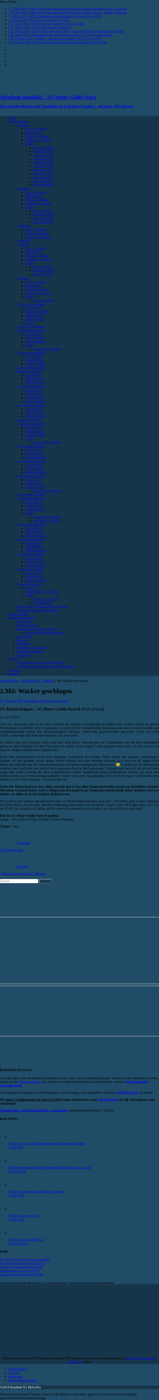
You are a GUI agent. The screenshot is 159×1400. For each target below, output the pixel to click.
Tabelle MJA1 (34, 315)
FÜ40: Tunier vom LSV (24, 1215)
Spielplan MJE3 (35, 550)
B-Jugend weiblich (29, 371)
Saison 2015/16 (43, 162)
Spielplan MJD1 (35, 435)
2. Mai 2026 (16, 1219)
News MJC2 (33, 409)
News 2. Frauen (35, 282)
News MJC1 (33, 390)
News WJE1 (33, 558)
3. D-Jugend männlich (31, 461)
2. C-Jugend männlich (31, 405)
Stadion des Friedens (30, 651)
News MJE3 (33, 543)
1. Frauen (23, 244)
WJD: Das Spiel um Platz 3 (26, 1239)
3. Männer (23, 226)
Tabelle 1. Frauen (36, 256)
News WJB (32, 375)
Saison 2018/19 (43, 151)
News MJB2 (33, 356)
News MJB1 (33, 334)
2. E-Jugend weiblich (30, 569)
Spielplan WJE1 (35, 565)
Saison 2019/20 (43, 147)
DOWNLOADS (128, 1092)
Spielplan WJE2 (35, 580)
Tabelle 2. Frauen (36, 289)
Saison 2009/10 (43, 185)
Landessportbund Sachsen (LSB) (21, 1274)
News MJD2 (33, 450)
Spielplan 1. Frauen (37, 259)
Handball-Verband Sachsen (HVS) (22, 1263)
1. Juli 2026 (16, 1147)
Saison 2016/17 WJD (47, 491)
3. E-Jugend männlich (31, 539)
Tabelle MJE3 (34, 547)
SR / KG (14, 659)
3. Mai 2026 (16, 1195)
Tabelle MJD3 (34, 468)
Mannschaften (17, 121)
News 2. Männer (36, 192)
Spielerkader (33, 132)
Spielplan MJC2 (35, 416)
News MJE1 (33, 502)
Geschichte (24, 621)
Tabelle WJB (33, 379)
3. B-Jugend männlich (31, 367)
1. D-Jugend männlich (31, 423)
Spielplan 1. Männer (38, 140)
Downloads (24, 636)
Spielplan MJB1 (35, 341)
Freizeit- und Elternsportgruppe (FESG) (43, 606)
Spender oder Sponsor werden (36, 629)
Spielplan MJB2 (35, 364)
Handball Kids (42, 603)
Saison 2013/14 (43, 170)
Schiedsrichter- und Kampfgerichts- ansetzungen (34, 1110)
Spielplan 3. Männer (38, 237)
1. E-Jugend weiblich (30, 554)
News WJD (32, 479)
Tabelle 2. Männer (37, 200)
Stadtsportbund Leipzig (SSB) (19, 1270)
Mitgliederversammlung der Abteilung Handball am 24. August (49, 1167)
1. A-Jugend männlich (31, 304)
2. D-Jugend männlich (31, 446)
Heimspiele (24, 644)
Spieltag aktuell (18, 614)
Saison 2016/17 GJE (46, 521)
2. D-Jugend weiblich (31, 494)
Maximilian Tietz (35, 701)
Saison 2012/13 (43, 173)
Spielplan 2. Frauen (37, 293)
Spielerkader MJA (37, 312)
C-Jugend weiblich (29, 420)
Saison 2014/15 (43, 166)
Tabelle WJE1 (34, 562)
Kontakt (13, 674)
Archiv (29, 144)
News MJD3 (33, 465)
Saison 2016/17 (43, 158)
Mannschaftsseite (30, 1082)
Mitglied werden (27, 625)
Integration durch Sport (32, 647)
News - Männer (22, 681)
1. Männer (23, 125)
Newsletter (24, 655)
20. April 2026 (17, 1243)
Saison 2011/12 (43, 177)
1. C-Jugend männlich (31, 386)
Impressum (15, 1376)
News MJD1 (33, 427)
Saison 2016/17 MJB (47, 349)
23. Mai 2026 (17, 1171)
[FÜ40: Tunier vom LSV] (16, 1208)
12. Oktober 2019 (11, 701)
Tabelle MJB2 (34, 360)
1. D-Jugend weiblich (31, 476)
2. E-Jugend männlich (31, 524)
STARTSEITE (18, 1369)
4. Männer (23, 241)
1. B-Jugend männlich (31, 330)
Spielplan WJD (35, 487)
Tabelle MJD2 (34, 453)
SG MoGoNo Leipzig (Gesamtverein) (25, 1259)
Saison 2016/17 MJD (47, 442)
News (12, 117)
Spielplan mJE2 (35, 535)
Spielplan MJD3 (35, 472)
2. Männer (23, 188)
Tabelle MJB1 (34, 338)
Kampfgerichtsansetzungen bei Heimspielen (45, 666)
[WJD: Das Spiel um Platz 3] (16, 1232)
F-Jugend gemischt (29, 584)
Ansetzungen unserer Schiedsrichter (40, 662)
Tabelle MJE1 (34, 506)
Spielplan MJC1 (35, 397)
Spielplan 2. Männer (38, 203)
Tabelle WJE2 (34, 576)
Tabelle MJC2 (34, 412)
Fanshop (13, 670)
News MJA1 (33, 308)
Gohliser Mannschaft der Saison (37, 610)
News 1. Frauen (35, 248)
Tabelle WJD (33, 483)
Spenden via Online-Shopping (44, 632)
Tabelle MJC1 (34, 394)
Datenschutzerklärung (22, 1380)
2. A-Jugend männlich (31, 326)
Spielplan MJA (35, 319)
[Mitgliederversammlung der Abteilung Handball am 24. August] (16, 1160)
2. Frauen (23, 278)
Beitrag (21, 640)
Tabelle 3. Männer (37, 233)
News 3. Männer (36, 229)
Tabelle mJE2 (34, 532)
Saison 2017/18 (43, 155)
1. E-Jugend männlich (31, 498)
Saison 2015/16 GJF (46, 599)
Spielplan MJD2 (35, 457)
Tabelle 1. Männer (37, 136)
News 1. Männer (36, 129)
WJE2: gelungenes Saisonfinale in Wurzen (36, 1191)
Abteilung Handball (21, 618)
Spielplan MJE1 (35, 509)
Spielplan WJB (35, 382)
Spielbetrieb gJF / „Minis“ (42, 591)
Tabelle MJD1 (34, 431)
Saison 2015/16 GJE (46, 517)
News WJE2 (33, 573)
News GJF (32, 588)
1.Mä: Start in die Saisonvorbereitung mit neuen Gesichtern (47, 1143)
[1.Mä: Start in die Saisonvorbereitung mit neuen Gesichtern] (16, 1136)
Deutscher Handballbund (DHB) (21, 1267)
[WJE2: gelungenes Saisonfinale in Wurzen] (16, 1184)
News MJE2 (33, 528)
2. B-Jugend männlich (31, 353)
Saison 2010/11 (43, 181)
